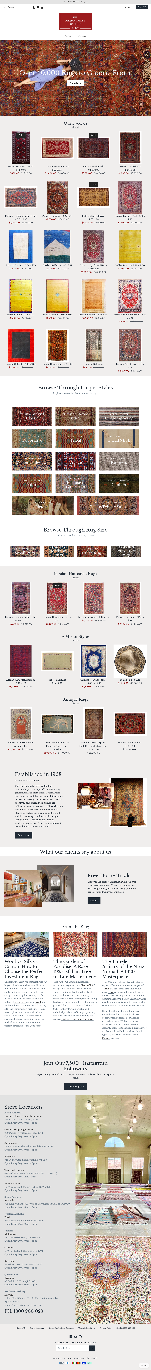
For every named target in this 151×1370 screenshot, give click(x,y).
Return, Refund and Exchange (61, 1328)
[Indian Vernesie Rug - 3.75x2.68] (57, 147)
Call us (94, 900)
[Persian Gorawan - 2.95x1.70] (57, 197)
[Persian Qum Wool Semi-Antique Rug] (20, 723)
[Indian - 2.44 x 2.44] (130, 661)
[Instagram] (42, 7)
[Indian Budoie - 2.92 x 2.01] (57, 296)
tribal (111, 992)
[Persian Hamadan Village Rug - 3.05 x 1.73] (20, 598)
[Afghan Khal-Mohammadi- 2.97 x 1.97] (20, 661)
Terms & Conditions (86, 1328)
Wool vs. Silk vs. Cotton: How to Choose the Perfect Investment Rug (24, 969)
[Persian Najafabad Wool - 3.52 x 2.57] (130, 296)
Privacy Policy (106, 1328)
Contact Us (21, 1328)
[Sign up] (92, 1348)
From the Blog (75, 926)
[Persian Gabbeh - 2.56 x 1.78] (20, 246)
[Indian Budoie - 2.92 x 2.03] (20, 296)
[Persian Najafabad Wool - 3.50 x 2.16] (93, 246)
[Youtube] (38, 7)
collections (81, 36)
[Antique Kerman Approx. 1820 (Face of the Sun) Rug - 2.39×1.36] (93, 723)
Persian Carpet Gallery (69, 1358)
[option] (75, 78)
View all (75, 127)
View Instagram (75, 1086)
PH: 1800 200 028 (23, 1311)
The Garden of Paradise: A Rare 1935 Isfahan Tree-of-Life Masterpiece (74, 969)
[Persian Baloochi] (93, 345)
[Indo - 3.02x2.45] (57, 661)
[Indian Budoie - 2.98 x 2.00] (130, 246)
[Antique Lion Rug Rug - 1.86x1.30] (130, 723)
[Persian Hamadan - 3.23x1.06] (57, 345)
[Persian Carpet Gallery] (75, 21)
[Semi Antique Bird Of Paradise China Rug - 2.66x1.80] (57, 723)
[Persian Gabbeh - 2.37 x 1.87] (57, 246)
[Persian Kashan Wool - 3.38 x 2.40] (130, 197)
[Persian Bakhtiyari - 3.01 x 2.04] (130, 345)
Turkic (105, 988)
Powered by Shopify (89, 1358)
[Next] (146, 77)
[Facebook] (34, 7)
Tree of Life (88, 985)
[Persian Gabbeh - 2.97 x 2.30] (20, 345)
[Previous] (4, 77)
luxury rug (20, 1002)
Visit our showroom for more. (77, 1019)
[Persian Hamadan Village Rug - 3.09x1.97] (20, 197)
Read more (24, 835)
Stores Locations (37, 1328)
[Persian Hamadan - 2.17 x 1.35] (93, 598)
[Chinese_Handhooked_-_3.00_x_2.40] (93, 661)
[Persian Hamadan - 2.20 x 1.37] (130, 598)
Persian (106, 1038)
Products (69, 36)
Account (128, 7)
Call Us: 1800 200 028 (125, 1328)
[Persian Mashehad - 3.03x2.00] (130, 147)
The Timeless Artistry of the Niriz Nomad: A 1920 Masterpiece (123, 969)
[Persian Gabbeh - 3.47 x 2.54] (93, 296)
